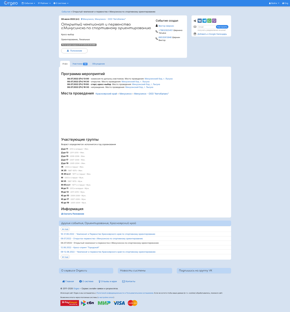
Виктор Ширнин (166, 26)
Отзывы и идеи (108, 281)
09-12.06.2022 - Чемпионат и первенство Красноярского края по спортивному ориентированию (108, 252)
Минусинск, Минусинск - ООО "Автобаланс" (104, 19)
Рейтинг (44, 3)
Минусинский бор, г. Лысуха (158, 78)
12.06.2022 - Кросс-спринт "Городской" (80, 247)
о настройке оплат (105, 297)
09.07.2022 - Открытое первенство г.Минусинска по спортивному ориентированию (102, 238)
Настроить (222, 27)
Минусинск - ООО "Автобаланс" (151, 93)
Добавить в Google (212, 34)
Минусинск (125, 93)
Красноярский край (106, 93)
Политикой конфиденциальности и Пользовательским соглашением (125, 293)
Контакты (130, 281)
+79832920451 (166, 30)
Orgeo (76, 288)
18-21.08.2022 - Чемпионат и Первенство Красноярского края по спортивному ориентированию (108, 234)
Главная (69, 281)
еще (66, 229)
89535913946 (165, 37)
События (29, 3)
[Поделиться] (200, 21)
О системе (61, 3)
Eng (286, 3)
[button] (274, 3)
